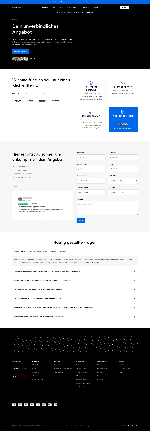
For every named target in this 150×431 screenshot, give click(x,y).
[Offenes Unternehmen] (78, 7)
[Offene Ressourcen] (62, 7)
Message (80, 199)
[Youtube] (128, 425)
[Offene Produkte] (49, 7)
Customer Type (82, 187)
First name (80, 152)
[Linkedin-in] (124, 425)
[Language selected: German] (78, 429)
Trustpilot (15, 186)
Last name (113, 152)
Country (112, 176)
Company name (82, 176)
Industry (112, 187)
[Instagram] (120, 425)
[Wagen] (137, 7)
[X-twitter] (136, 425)
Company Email (82, 164)
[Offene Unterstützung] (100, 7)
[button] (44, 223)
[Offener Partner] (88, 7)
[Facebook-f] (117, 425)
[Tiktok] (132, 425)
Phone (111, 164)
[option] (12, 429)
